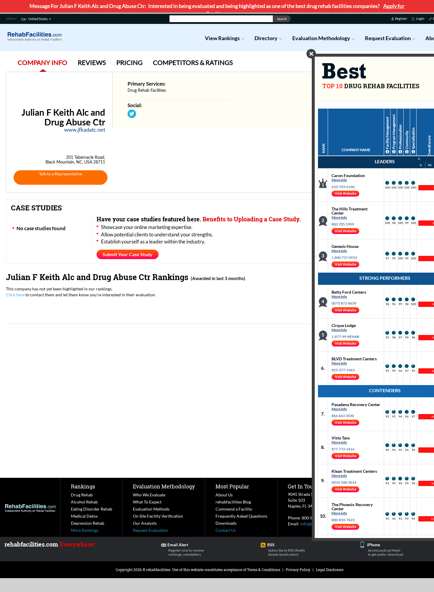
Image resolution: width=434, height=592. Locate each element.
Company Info (42, 62)
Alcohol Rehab (84, 501)
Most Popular (232, 486)
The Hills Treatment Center (350, 210)
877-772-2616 (343, 449)
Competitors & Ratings (193, 62)
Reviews (92, 62)
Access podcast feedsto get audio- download (385, 552)
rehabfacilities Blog (233, 501)
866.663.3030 (343, 415)
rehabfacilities (158, 569)
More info (339, 180)
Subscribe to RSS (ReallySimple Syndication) (286, 552)
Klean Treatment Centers (354, 471)
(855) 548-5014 (344, 482)
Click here (15, 294)
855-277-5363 (343, 370)
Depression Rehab (87, 523)
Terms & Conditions (263, 569)
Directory (266, 38)
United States (38, 19)
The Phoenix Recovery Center (352, 506)
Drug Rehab (82, 494)
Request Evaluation (388, 38)
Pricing (129, 62)
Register (401, 18)
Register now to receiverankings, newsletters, (186, 552)
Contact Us (226, 530)
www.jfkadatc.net (84, 130)
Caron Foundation (348, 175)
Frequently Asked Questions (241, 516)
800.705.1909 (343, 224)
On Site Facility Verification (158, 516)
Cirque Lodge (344, 325)
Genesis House (345, 246)
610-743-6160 (343, 186)
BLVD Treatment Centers (354, 358)
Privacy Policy (298, 569)
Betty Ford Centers (349, 292)
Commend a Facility (234, 508)
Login (420, 18)
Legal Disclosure (329, 569)
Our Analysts (145, 523)
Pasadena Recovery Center (356, 404)
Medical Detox (84, 516)
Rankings (83, 486)
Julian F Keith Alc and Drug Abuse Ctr (78, 277)
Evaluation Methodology (321, 38)
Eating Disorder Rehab (91, 508)
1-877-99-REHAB (345, 336)
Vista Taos (341, 437)
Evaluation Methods (151, 508)
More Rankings (84, 530)
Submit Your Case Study (127, 254)
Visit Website (345, 193)
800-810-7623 (343, 520)
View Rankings (222, 38)
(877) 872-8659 (344, 303)
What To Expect (147, 501)
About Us (224, 494)
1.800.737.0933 (344, 257)
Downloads (226, 523)
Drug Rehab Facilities (147, 91)
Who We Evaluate (149, 494)
